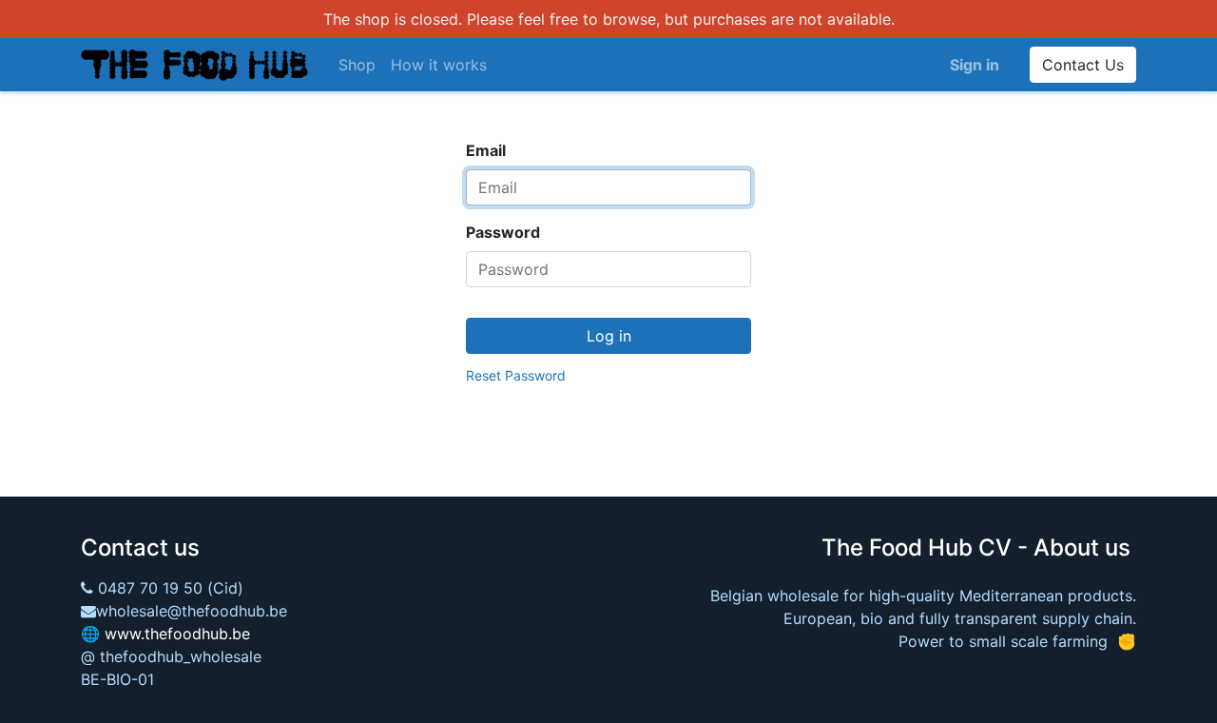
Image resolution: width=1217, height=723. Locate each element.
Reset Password (516, 375)
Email (486, 150)
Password (503, 232)
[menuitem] (357, 65)
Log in (609, 335)
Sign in (974, 64)
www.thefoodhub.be (177, 633)
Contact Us (1083, 64)
